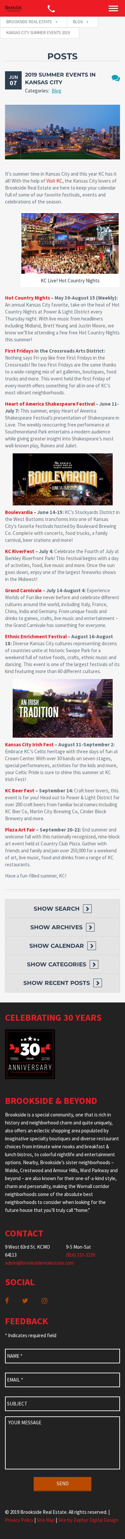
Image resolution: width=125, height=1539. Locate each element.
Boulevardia (19, 512)
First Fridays (19, 351)
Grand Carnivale (23, 590)
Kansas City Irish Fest (29, 744)
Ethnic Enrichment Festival (36, 636)
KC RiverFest (19, 551)
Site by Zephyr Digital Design (88, 1520)
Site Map (46, 1520)
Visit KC (54, 181)
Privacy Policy (19, 1520)
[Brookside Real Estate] (13, 8)
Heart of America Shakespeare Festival (50, 404)
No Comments (116, 78)
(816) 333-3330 (80, 1255)
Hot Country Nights (27, 298)
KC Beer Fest (19, 790)
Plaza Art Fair (20, 829)
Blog (56, 90)
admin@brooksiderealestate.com (39, 1263)
